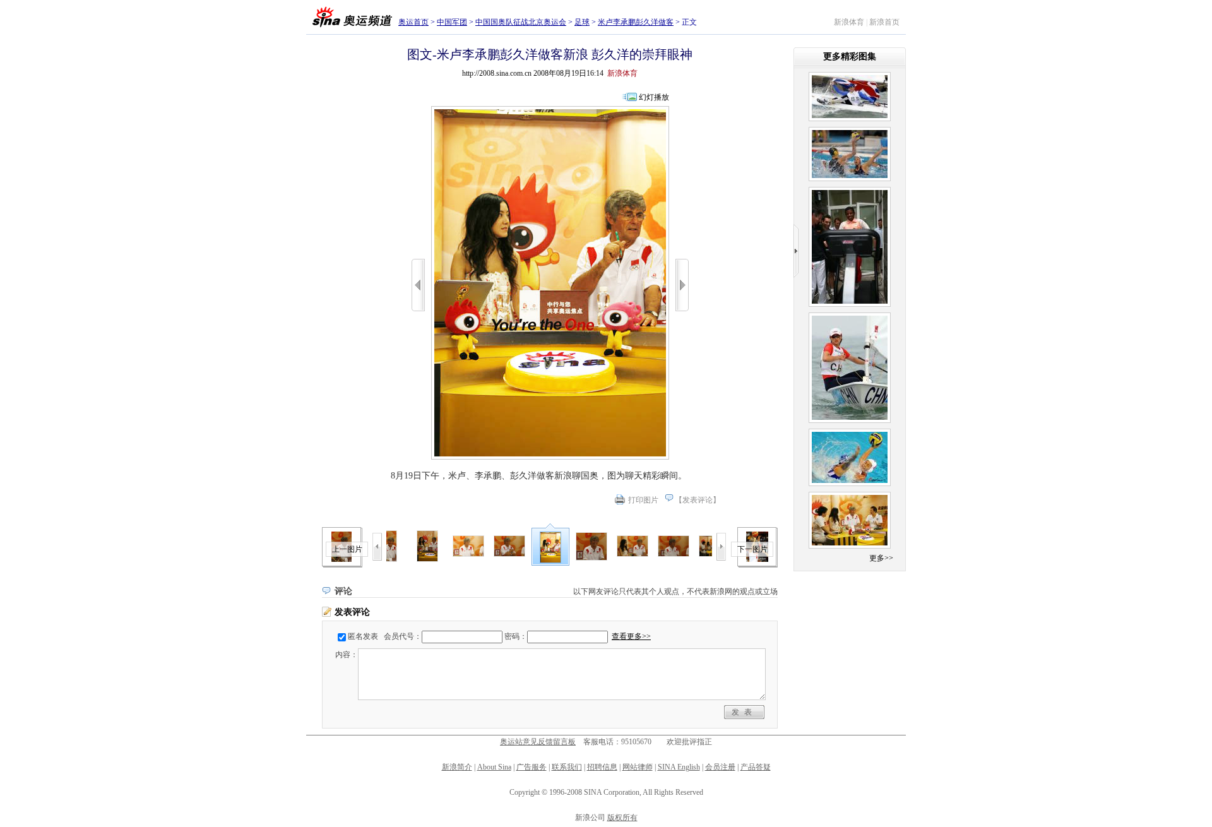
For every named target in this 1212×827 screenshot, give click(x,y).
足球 (582, 22)
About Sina (494, 767)
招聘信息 (602, 767)
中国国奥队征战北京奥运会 (520, 22)
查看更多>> (631, 636)
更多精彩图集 (849, 56)
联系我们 (567, 767)
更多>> (881, 558)
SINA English (679, 767)
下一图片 (752, 549)
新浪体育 (849, 22)
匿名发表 (363, 636)
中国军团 (452, 22)
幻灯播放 (654, 97)
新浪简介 (457, 767)
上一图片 (347, 549)
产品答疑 (755, 767)
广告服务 (531, 767)
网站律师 (637, 767)
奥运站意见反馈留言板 (538, 741)
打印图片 (643, 500)
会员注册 (720, 767)
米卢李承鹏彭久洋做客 (636, 22)
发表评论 (697, 500)
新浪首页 (884, 22)
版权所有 (622, 817)
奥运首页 (413, 22)
